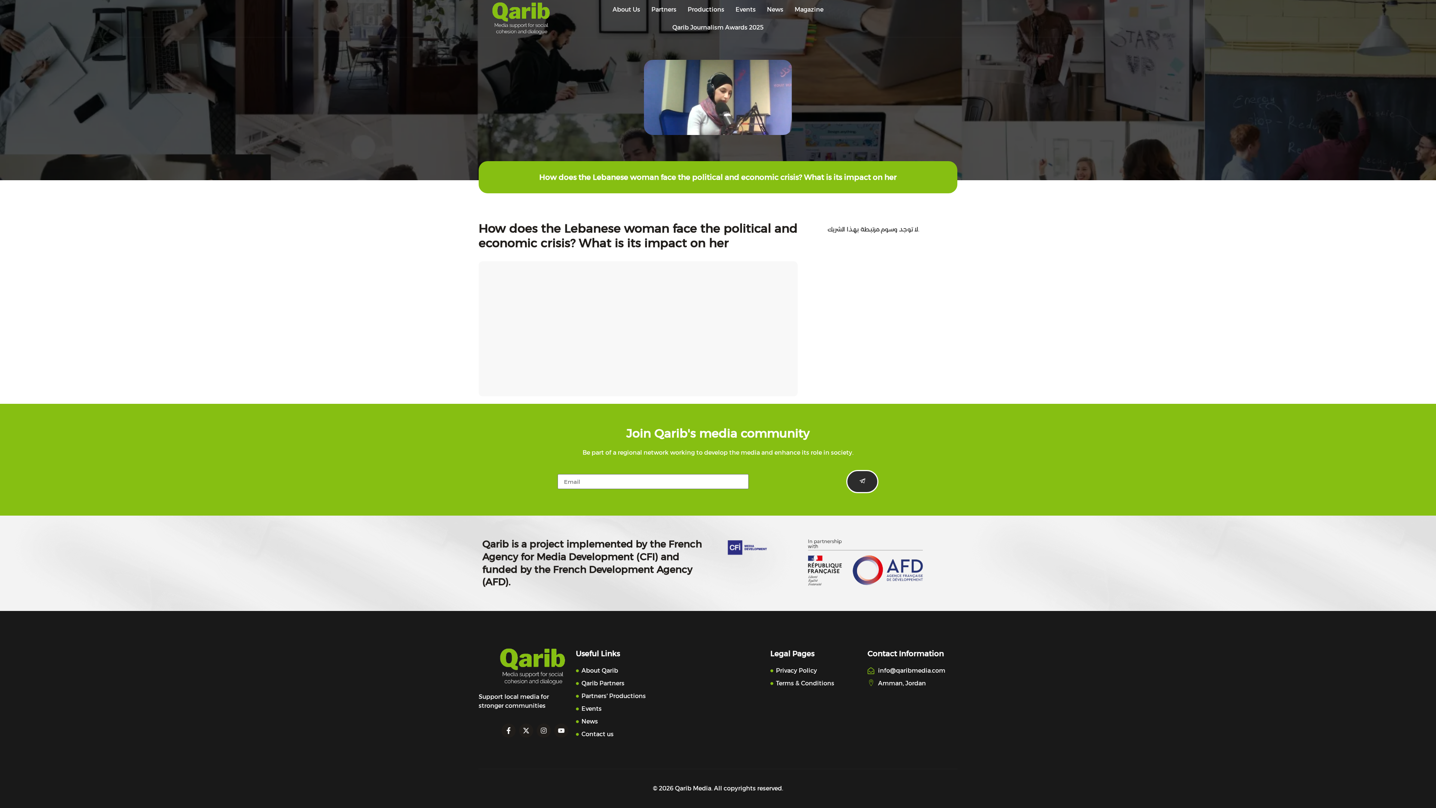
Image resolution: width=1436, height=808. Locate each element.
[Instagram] (544, 730)
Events (746, 9)
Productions (706, 9)
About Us (626, 9)
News (775, 9)
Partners (663, 9)
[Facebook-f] (508, 730)
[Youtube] (561, 730)
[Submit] (862, 481)
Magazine (809, 9)
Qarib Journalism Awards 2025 (718, 27)
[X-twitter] (526, 730)
